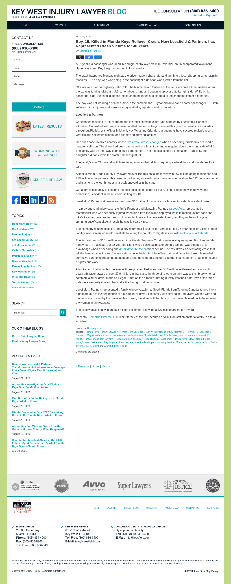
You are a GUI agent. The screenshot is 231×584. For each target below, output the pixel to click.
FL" (209, 335)
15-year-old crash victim (99, 335)
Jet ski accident (24, 245)
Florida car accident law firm (98, 339)
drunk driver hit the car (133, 249)
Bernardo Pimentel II (101, 317)
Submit (39, 106)
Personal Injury (23, 234)
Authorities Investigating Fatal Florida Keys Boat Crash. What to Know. (35, 386)
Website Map (172, 508)
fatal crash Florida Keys (164, 335)
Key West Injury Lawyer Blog (69, 17)
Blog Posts (212, 508)
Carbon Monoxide (25, 250)
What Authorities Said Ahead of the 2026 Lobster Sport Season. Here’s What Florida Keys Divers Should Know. (38, 443)
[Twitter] (25, 200)
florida (79, 339)
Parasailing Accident (26, 266)
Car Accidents (23, 229)
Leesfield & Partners (53, 570)
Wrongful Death (23, 276)
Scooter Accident (24, 260)
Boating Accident (25, 223)
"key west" (191, 331)
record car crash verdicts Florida (200, 342)
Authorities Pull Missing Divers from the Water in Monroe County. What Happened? (38, 428)
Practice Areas (146, 25)
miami (137, 342)
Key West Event (23, 271)
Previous (83, 366)
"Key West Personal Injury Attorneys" (165, 331)
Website (61, 25)
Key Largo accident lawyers (118, 342)
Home (24, 25)
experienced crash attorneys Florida (132, 335)
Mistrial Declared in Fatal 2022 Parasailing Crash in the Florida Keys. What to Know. (38, 414)
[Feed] (51, 200)
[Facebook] (16, 200)
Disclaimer (152, 508)
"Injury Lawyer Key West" (114, 331)
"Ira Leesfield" (136, 331)
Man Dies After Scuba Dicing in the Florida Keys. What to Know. (38, 400)
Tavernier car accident (87, 346)
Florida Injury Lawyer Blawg (29, 341)
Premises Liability (24, 255)
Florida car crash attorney (127, 339)
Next (106, 366)
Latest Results (47, 126)
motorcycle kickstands (194, 233)
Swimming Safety (25, 239)
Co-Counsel (47, 153)
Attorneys (101, 25)
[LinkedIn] (33, 200)
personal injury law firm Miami (166, 342)
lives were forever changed (144, 142)
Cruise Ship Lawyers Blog (28, 336)
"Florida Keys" (92, 331)
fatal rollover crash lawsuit (192, 335)
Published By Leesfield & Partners (185, 13)
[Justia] (42, 200)
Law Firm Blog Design (201, 571)
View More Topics (23, 287)
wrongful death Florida (115, 346)
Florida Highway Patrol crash (157, 339)
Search (63, 312)
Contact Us (192, 25)
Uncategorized (94, 328)
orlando (146, 342)
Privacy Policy (131, 508)
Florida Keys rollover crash (188, 339)
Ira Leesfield (176, 208)
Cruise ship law (47, 180)
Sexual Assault (23, 282)
